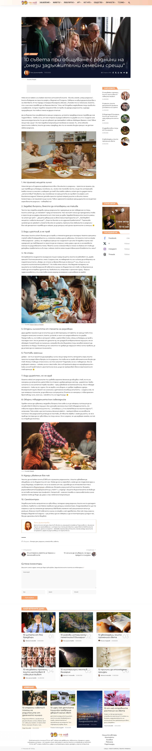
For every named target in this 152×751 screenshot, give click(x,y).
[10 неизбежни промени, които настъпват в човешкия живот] (125, 95)
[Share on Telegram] (124, 72)
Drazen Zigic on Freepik (37, 324)
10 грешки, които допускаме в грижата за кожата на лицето (110, 105)
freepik (34, 79)
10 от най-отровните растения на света (116, 709)
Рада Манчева (26, 728)
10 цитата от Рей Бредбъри (33, 636)
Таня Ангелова (108, 725)
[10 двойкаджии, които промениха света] (125, 141)
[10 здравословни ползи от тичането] (125, 130)
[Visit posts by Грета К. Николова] (62, 675)
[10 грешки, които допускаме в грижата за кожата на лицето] (125, 106)
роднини (42, 541)
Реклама (109, 742)
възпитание (39, 487)
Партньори (109, 744)
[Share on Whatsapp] (118, 72)
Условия (109, 740)
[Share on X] (116, 72)
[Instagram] (116, 249)
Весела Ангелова (31, 640)
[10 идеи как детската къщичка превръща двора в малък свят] (62, 698)
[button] (129, 3)
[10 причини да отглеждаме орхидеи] (113, 657)
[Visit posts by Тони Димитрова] (26, 72)
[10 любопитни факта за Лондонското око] (89, 709)
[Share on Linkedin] (121, 72)
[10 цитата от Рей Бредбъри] (38, 622)
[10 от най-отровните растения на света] (117, 698)
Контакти (109, 737)
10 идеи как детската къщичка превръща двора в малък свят (62, 710)
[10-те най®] (29, 2)
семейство (49, 541)
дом (37, 541)
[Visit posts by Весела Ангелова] (24, 641)
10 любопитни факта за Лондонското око (88, 719)
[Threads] (116, 254)
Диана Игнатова (84, 724)
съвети (56, 541)
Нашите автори (109, 735)
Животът (33, 54)
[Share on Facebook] (113, 72)
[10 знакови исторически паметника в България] (76, 622)
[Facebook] (116, 238)
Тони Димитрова (36, 72)
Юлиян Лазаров (105, 640)
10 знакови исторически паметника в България (73, 636)
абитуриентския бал (85, 100)
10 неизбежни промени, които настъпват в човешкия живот (110, 94)
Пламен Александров (56, 727)
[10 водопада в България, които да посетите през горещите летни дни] (125, 118)
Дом (26, 54)
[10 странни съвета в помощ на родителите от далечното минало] (34, 698)
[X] (116, 243)
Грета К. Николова (69, 675)
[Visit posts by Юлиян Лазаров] (99, 641)
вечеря (32, 541)
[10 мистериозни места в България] (76, 657)
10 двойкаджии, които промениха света (110, 636)
